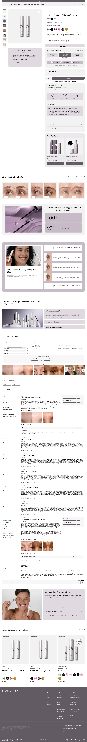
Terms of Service (73, 695)
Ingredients (59, 697)
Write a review (60, 22)
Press (58, 704)
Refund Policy (73, 704)
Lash (32, 4)
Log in (61, 46)
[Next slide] (73, 1)
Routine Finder (17, 4)
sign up (64, 46)
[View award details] (48, 29)
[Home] (8, 4)
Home (48, 11)
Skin (38, 4)
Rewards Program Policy (75, 709)
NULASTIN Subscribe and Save (71, 65)
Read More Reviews (25, 52)
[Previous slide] (14, 1)
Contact (71, 715)
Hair (35, 4)
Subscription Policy (74, 707)
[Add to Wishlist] (39, 12)
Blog (58, 707)
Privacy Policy (73, 692)
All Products (24, 4)
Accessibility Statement (75, 697)
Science (59, 695)
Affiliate (59, 714)
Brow (29, 4)
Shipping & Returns (61, 711)
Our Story (59, 692)
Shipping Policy (73, 702)
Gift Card (49, 704)
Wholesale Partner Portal (62, 718)
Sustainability (60, 699)
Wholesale (59, 716)
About (42, 4)
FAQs (58, 702)
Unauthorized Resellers (75, 699)
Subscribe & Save (61, 709)
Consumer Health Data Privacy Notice (76, 712)
